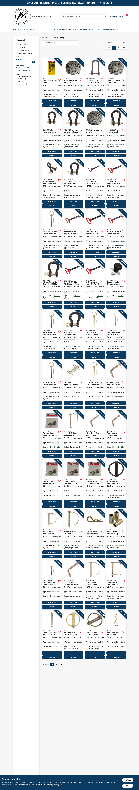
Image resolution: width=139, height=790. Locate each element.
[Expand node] (16, 70)
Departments (22, 29)
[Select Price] (33, 62)
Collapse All (19, 67)
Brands (32, 29)
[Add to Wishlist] (59, 79)
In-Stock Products (23, 50)
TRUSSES (98, 29)
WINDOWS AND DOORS (110, 29)
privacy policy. (7, 785)
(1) (21, 81)
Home (14, 29)
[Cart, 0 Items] (125, 16)
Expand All (27, 67)
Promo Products (23, 44)
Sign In (112, 16)
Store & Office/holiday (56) (25, 71)
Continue (127, 780)
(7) (22, 79)
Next (123, 47)
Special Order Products (25, 53)
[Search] (106, 16)
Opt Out (127, 786)
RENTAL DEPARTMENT (69, 29)
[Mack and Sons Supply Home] (22, 16)
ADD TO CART (52, 101)
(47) (24, 76)
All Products (21, 47)
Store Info (57, 29)
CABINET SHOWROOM (86, 29)
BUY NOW (52, 105)
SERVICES (123, 29)
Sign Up (120, 16)
